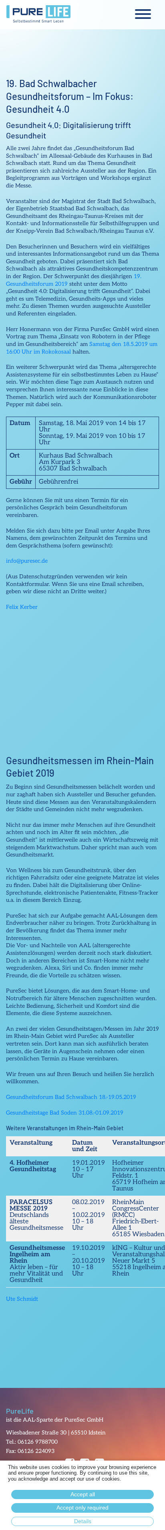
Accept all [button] (82, 1494)
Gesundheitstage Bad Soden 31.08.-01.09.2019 (64, 1112)
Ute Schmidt (22, 1299)
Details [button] (82, 1521)
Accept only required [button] (82, 1507)
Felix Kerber (22, 607)
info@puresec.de (27, 560)
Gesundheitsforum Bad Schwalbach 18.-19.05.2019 (71, 1097)
